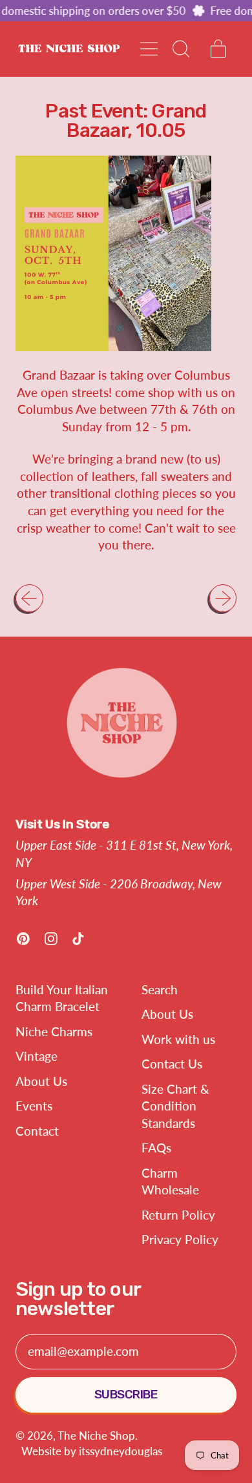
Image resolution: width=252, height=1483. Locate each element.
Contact (37, 1130)
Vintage (37, 1055)
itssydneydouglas (120, 1451)
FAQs (156, 1147)
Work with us (178, 1039)
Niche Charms (54, 1031)
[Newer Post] (223, 598)
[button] (180, 48)
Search (160, 989)
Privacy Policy (180, 1239)
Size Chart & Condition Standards (175, 1105)
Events (34, 1105)
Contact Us (172, 1063)
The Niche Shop (96, 1435)
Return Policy (178, 1214)
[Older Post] (29, 598)
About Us (41, 1081)
